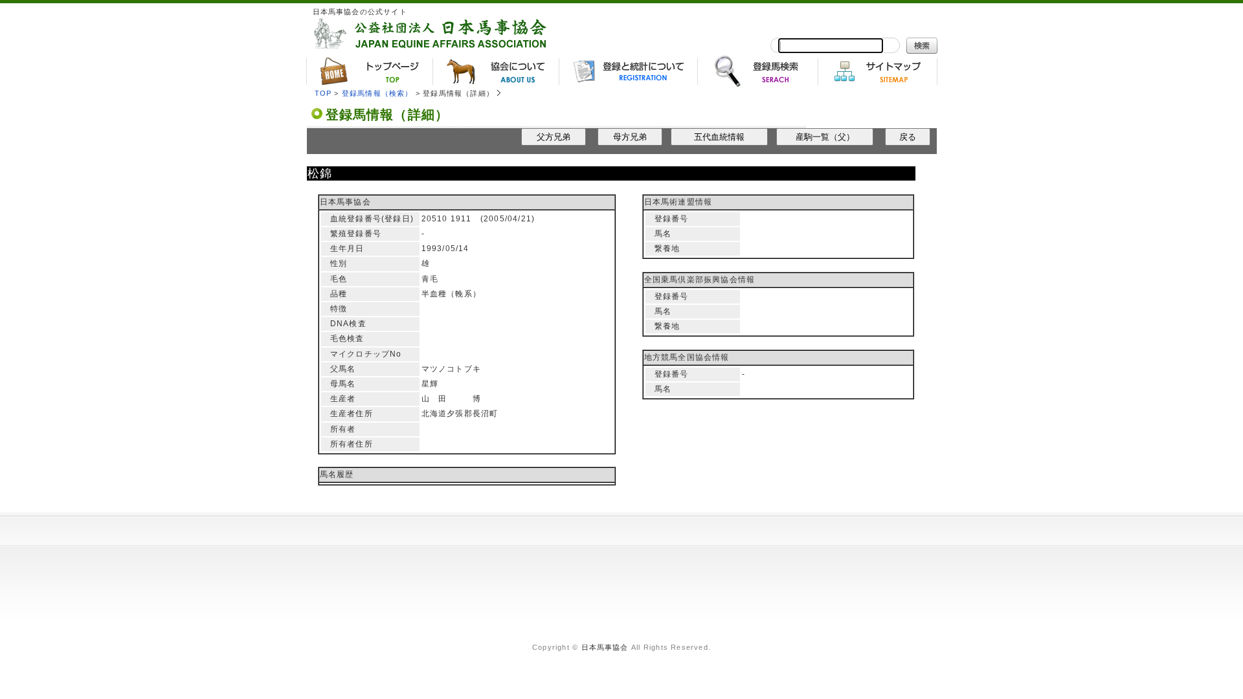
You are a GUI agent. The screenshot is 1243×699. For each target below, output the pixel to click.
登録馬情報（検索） (377, 93)
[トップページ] (369, 71)
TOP (323, 93)
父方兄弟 (553, 137)
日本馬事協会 (605, 647)
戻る (907, 137)
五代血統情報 (719, 137)
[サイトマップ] (877, 71)
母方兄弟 (630, 137)
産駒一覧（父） (825, 137)
